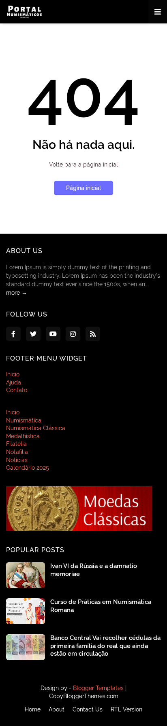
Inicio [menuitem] (12, 412)
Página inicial (83, 188)
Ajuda (13, 382)
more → (16, 292)
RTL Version (126, 709)
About (56, 709)
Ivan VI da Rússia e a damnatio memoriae (93, 570)
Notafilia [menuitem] (17, 452)
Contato (16, 390)
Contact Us (88, 709)
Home (33, 709)
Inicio (12, 374)
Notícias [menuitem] (17, 460)
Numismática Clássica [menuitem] (35, 428)
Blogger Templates (98, 688)
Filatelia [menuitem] (16, 444)
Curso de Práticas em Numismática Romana (100, 606)
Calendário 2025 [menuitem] (27, 467)
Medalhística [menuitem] (23, 436)
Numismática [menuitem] (23, 420)
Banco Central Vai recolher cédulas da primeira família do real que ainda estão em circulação (105, 645)
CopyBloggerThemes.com (83, 696)
